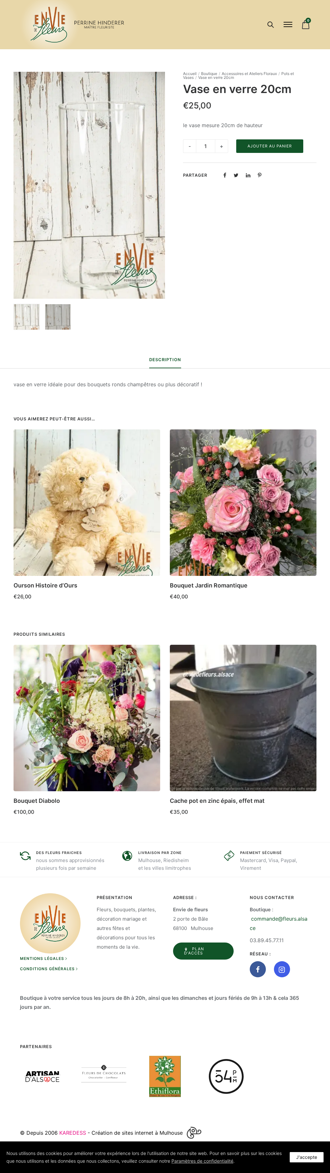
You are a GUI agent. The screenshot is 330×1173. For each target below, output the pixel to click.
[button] (309, 583)
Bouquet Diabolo (37, 800)
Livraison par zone (160, 852)
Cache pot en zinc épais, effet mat (217, 800)
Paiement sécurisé (261, 852)
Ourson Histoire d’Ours (45, 585)
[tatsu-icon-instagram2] (282, 969)
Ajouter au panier (270, 146)
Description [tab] (165, 359)
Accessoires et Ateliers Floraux (249, 73)
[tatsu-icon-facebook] (259, 969)
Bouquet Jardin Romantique (209, 585)
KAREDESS (72, 1133)
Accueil (190, 73)
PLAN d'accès (194, 950)
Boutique (209, 73)
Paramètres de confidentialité (202, 1161)
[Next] (317, 517)
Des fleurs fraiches (59, 852)
